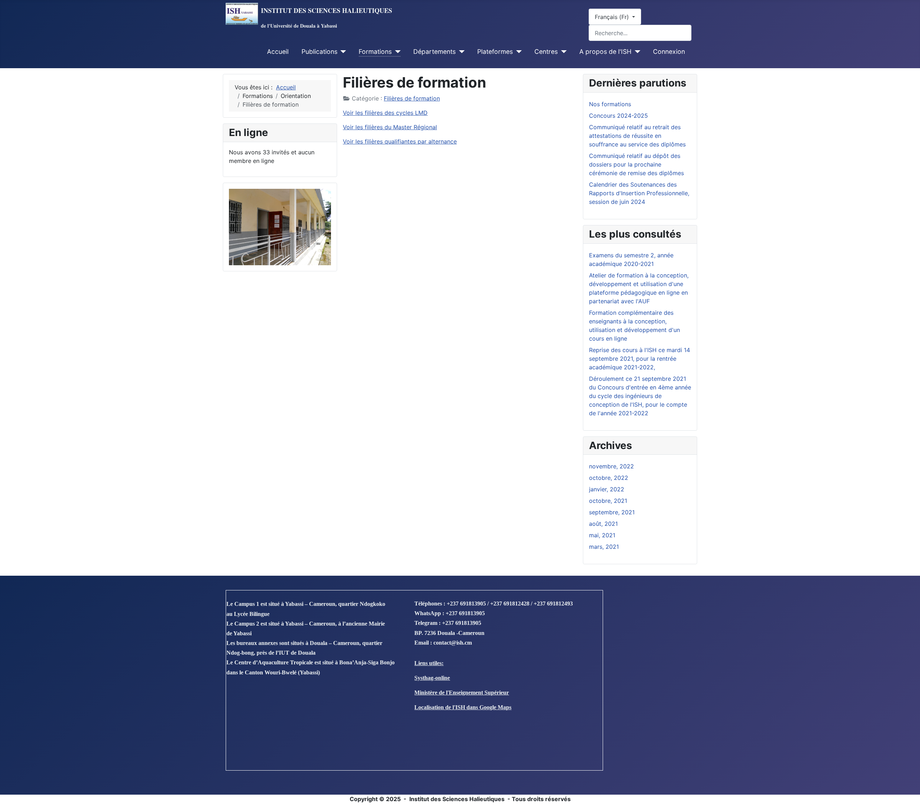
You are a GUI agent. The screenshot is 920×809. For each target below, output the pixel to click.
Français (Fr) (613, 16)
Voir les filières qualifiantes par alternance (400, 141)
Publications (319, 51)
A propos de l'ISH (605, 51)
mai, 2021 (602, 535)
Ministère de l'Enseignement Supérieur (461, 692)
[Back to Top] (907, 795)
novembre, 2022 (611, 466)
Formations (375, 51)
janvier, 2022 (606, 489)
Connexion (669, 51)
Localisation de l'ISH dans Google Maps (462, 707)
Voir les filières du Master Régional (390, 127)
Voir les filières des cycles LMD (385, 112)
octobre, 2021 (608, 500)
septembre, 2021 (612, 512)
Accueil (278, 51)
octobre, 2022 (608, 477)
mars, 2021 (604, 546)
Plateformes (495, 51)
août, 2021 (603, 523)
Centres (546, 51)
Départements (434, 51)
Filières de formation (412, 98)
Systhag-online (432, 678)
